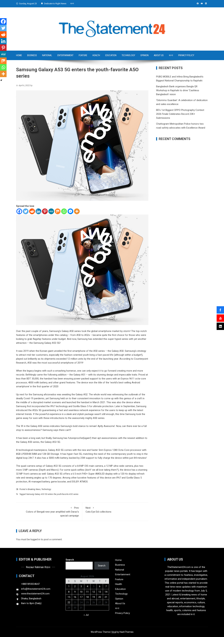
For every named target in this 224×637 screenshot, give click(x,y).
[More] (77, 211)
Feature (83, 55)
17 (81, 597)
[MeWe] (51, 211)
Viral (114, 632)
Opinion (144, 55)
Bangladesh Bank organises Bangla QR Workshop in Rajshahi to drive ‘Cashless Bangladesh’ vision (177, 90)
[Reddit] (32, 211)
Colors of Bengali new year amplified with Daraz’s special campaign (52, 511)
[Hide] (1, 80)
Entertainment (65, 55)
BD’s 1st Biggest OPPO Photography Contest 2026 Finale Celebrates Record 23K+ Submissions (180, 114)
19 (93, 597)
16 (75, 597)
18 (87, 597)
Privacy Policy (186, 55)
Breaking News (34, 489)
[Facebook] (19, 211)
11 (87, 591)
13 (99, 591)
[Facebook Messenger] (70, 211)
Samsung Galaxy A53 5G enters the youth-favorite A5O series (52, 494)
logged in (35, 539)
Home (19, 55)
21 (106, 597)
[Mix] (58, 211)
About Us (159, 55)
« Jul (86, 614)
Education (110, 55)
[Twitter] (26, 211)
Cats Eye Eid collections (98, 509)
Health (96, 55)
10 (81, 591)
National (47, 55)
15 (69, 597)
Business (32, 55)
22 (69, 602)
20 (99, 597)
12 (93, 591)
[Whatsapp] (64, 211)
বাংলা (72, 3)
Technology (128, 55)
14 (106, 591)
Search (70, 559)
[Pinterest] (45, 211)
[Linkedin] (38, 211)
